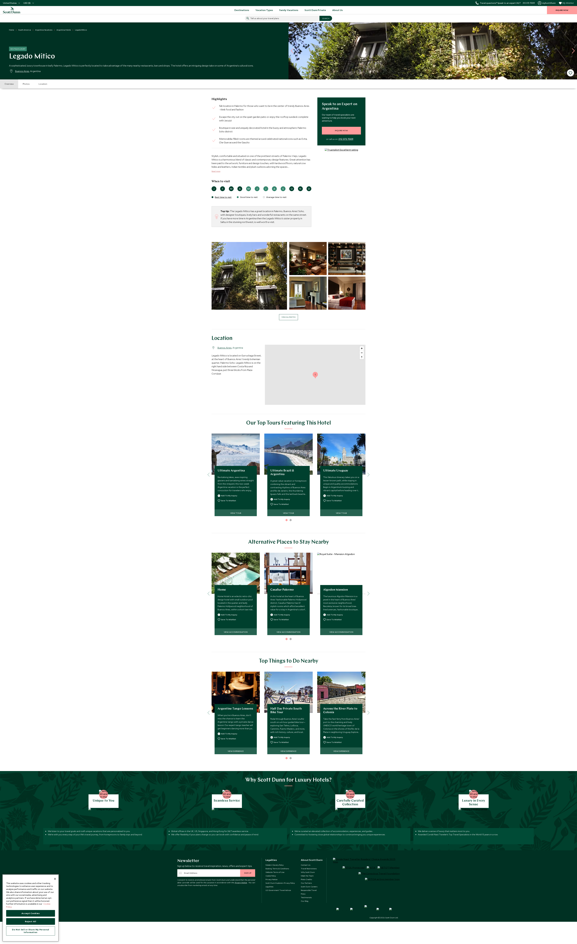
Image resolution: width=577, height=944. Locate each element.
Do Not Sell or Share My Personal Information (30, 931)
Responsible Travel (309, 890)
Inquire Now (341, 130)
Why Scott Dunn (308, 872)
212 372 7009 (345, 139)
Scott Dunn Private (315, 10)
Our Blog (304, 901)
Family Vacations (288, 10)
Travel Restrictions (309, 868)
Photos (26, 84)
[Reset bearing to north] (362, 357)
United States (10, 3)
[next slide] (572, 50)
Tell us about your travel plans (264, 18)
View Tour (235, 513)
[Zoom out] (362, 353)
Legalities (269, 886)
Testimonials (306, 897)
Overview (9, 84)
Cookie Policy (271, 876)
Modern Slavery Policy (275, 865)
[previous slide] (293, 50)
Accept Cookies (30, 913)
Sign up (247, 873)
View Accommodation (236, 632)
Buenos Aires (22, 71)
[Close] (55, 879)
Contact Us (305, 865)
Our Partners (306, 883)
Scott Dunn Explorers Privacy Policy (280, 883)
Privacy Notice (241, 882)
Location (43, 84)
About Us (337, 10)
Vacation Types (264, 10)
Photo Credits (306, 879)
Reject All (30, 921)
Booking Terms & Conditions (277, 868)
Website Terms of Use (275, 872)
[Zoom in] (362, 348)
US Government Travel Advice (278, 890)
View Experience (236, 751)
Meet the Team (307, 876)
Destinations (241, 10)
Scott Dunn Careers (309, 886)
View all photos (288, 317)
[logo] (15, 10)
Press (303, 894)
